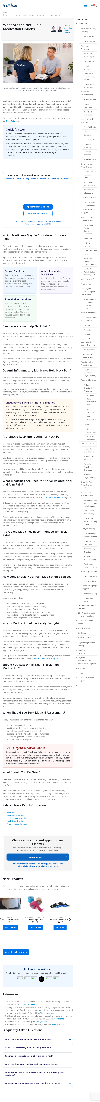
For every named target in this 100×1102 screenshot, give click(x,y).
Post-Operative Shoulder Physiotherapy (90, 373)
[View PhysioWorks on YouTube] (34, 979)
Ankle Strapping (90, 593)
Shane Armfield (67, 31)
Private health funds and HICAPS (38, 224)
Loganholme (32, 178)
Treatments (82, 24)
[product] (10, 903)
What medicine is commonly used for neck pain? (28, 1039)
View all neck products (16, 952)
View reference (29, 1004)
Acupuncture (89, 36)
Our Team (82, 633)
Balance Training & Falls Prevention (90, 388)
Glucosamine (89, 350)
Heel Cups (88, 325)
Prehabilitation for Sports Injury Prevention (90, 521)
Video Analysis (90, 159)
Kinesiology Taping (32, 917)
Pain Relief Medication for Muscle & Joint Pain (88, 342)
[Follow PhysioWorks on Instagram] (27, 979)
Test (79, 685)
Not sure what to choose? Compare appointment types (38, 863)
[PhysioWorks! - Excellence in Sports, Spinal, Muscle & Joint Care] (10, 5)
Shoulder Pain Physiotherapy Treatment (87, 485)
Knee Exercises (87, 284)
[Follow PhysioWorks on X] (49, 979)
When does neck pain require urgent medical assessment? (33, 1083)
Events (80, 673)
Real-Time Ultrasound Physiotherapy (90, 261)
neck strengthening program (46, 658)
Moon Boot (88, 330)
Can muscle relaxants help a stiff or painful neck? (29, 1056)
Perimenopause (84, 638)
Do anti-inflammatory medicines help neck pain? (28, 1047)
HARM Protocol (90, 61)
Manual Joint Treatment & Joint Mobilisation (88, 291)
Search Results (84, 628)
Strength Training (88, 528)
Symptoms (82, 668)
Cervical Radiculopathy (56, 497)
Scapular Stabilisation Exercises (89, 467)
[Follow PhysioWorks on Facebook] (20, 979)
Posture (87, 424)
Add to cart (60, 927)
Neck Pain (10, 121)
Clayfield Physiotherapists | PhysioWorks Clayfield (87, 661)
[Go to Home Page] (3, 15)
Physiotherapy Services (17, 824)
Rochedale (44, 178)
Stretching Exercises (89, 571)
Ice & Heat (10, 917)
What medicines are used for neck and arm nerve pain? (31, 1064)
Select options (10, 927)
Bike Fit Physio (90, 127)
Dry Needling (89, 41)
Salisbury (55, 178)
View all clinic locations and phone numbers (38, 866)
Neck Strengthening (15, 821)
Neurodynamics (90, 576)
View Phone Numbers (38, 213)
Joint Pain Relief (87, 279)
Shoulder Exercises (89, 444)
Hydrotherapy (89, 238)
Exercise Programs (88, 197)
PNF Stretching (90, 581)
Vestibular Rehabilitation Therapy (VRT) (89, 272)
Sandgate (65, 178)
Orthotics (88, 334)
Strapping (44, 917)
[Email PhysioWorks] (56, 979)
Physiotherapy (21, 221)
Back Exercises (90, 99)
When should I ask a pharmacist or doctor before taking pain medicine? (34, 1073)
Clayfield (20, 178)
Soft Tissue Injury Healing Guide (89, 77)
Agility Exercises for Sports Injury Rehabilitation (90, 503)
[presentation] (70, 919)
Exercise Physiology (53, 221)
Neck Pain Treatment (16, 815)
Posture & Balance (88, 380)
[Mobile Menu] (86, 6)
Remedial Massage (35, 221)
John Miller (68, 28)
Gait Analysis (89, 139)
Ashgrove (10, 178)
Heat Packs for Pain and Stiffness (90, 175)
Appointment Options (38, 206)
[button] (28, 943)
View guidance (42, 1021)
